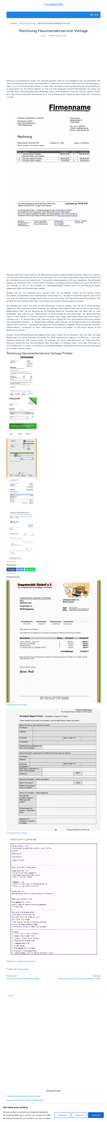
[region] (53, 1112)
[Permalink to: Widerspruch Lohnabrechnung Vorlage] (53, 898)
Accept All (96, 1115)
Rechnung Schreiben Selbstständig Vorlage (23, 977)
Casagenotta (53, 4)
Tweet (21, 569)
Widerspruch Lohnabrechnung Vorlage (21, 961)
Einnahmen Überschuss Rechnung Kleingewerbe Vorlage (79, 977)
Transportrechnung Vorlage (17, 704)
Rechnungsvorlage (21, 969)
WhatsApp (30, 569)
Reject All (79, 1115)
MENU (96, 15)
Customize (62, 1115)
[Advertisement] (53, 60)
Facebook (11, 569)
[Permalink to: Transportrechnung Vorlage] (53, 641)
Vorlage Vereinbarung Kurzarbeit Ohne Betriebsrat (25, 1100)
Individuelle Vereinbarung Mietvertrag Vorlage (23, 1096)
